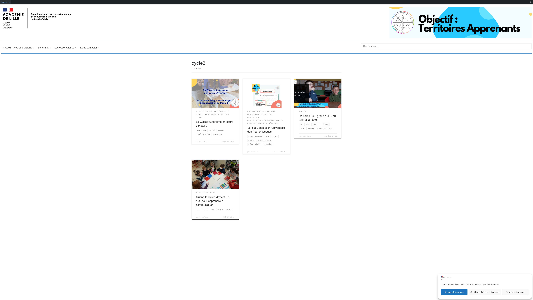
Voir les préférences (515, 292)
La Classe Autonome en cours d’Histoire (214, 124)
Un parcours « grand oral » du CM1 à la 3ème (317, 118)
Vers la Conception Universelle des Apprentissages (266, 129)
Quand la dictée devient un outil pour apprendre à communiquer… (212, 201)
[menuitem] (531, 2)
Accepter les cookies (454, 292)
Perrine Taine (203, 142)
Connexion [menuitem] (5, 2)
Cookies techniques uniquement (484, 292)
